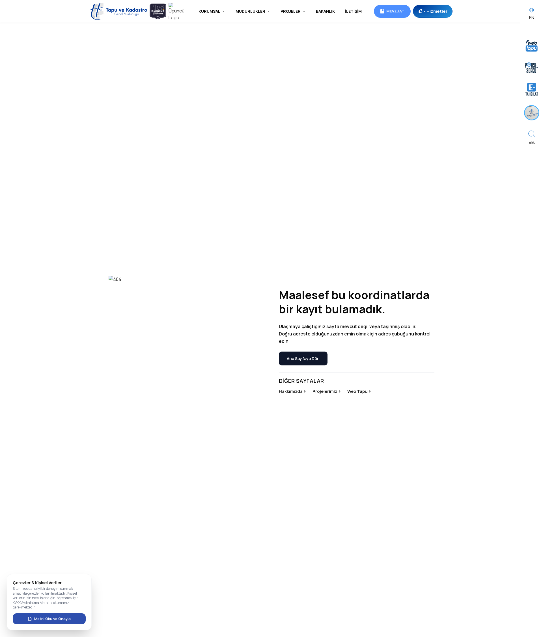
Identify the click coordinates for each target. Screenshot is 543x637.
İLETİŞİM (353, 11)
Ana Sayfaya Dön (303, 358)
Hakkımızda (291, 391)
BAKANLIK (325, 11)
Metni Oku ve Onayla (52, 618)
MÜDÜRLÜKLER (250, 11)
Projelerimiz (325, 391)
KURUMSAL (209, 11)
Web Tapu (357, 391)
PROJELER (291, 11)
